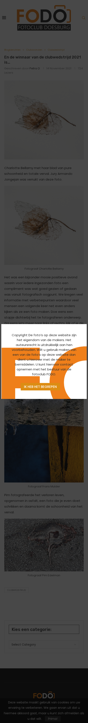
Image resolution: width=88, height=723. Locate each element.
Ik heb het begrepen (40, 386)
